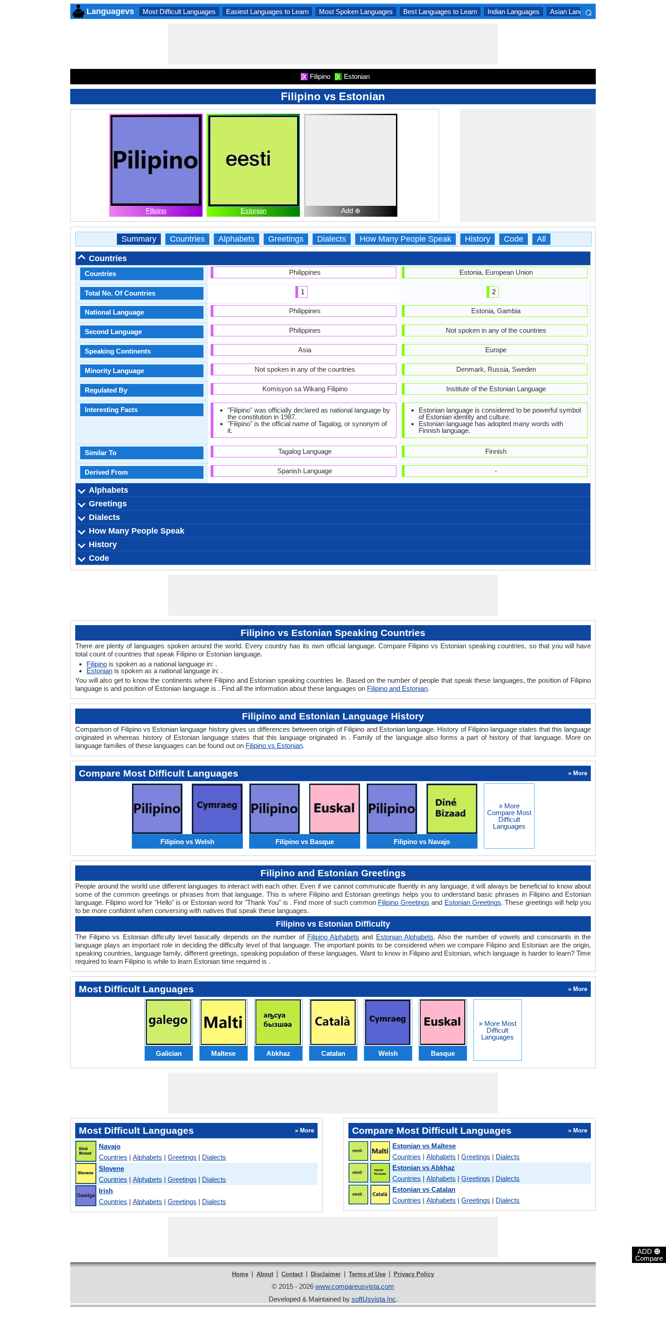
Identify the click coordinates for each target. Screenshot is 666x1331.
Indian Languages (513, 11)
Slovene (111, 1168)
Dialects (331, 239)
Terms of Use (367, 1274)
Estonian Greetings (472, 902)
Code (513, 239)
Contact (292, 1274)
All (541, 239)
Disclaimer (326, 1274)
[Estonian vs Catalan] (368, 1195)
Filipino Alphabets (333, 937)
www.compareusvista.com (354, 1286)
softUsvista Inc (374, 1299)
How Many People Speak (405, 239)
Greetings (286, 239)
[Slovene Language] (85, 1174)
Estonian (253, 210)
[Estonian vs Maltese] (368, 1151)
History (477, 239)
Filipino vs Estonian (274, 745)
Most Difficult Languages (179, 11)
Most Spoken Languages (356, 11)
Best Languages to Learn (440, 11)
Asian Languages (575, 11)
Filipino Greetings (403, 902)
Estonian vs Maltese (424, 1146)
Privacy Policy (414, 1274)
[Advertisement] (333, 44)
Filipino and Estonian (397, 688)
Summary (138, 239)
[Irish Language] (85, 1196)
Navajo (110, 1146)
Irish (106, 1191)
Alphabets (236, 239)
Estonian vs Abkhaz (423, 1167)
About (264, 1274)
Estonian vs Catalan (423, 1189)
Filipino (156, 210)
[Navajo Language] (85, 1152)
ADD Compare (649, 1254)
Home (240, 1274)
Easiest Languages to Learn (267, 11)
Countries (187, 239)
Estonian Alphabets (405, 937)
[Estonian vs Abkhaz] (368, 1173)
